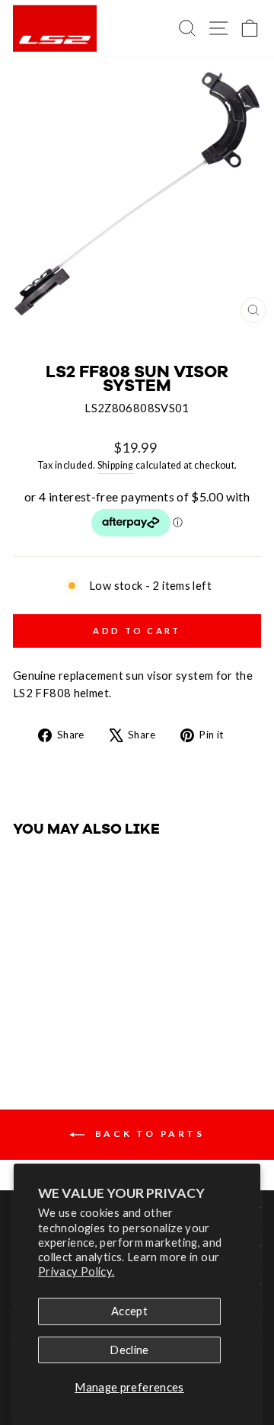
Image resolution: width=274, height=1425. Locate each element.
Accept (129, 1311)
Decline (129, 1349)
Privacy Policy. (76, 1271)
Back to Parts (147, 1133)
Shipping (115, 465)
